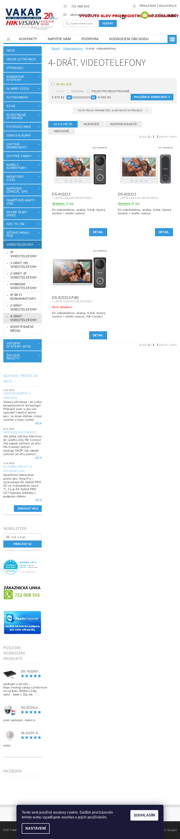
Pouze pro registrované (111, 91)
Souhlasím (144, 815)
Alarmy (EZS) (18, 88)
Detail (98, 232)
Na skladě (64, 84)
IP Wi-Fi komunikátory (23, 296)
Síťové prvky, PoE (18, 234)
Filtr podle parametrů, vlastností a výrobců (110, 110)
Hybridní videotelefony (23, 286)
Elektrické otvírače (16, 116)
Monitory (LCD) (15, 178)
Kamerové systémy (15, 78)
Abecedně (61, 131)
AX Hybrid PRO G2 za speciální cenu (17, 469)
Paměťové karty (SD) (21, 202)
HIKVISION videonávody (20, 432)
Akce (11, 50)
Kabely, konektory (16, 166)
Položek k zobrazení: (152, 97)
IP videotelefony (23, 254)
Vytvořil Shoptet (167, 830)
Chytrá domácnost (17, 145)
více (38, 423)
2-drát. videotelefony (23, 307)
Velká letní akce (21, 59)
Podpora (90, 39)
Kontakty (28, 39)
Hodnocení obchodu (129, 39)
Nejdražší (91, 124)
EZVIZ (11, 106)
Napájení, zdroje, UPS (17, 190)
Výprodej (15, 68)
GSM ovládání (19, 135)
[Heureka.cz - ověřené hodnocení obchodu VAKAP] (22, 567)
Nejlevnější (63, 124)
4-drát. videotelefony (23, 318)
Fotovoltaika (19, 126)
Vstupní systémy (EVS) (19, 345)
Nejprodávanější (123, 124)
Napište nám (59, 39)
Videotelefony (20, 244)
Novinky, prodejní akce (20, 378)
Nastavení (35, 828)
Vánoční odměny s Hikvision (16, 395)
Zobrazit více (27, 508)
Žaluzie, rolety (14, 356)
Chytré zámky (19, 156)
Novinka (77, 91)
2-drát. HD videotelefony (23, 265)
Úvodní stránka (8, 39)
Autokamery (18, 97)
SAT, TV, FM (16, 224)
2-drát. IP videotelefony (23, 275)
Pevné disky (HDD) (17, 213)
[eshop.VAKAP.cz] (32, 19)
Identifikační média (21, 328)
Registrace (168, 5)
